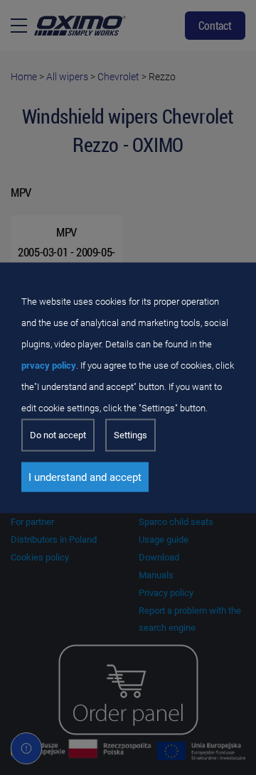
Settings (130, 434)
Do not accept (58, 434)
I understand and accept (85, 476)
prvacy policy (48, 364)
